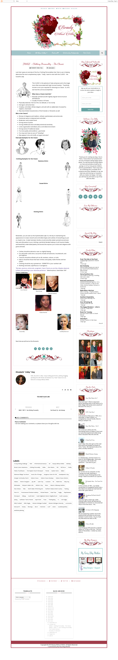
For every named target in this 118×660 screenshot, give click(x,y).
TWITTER (59, 8)
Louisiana (47, 481)
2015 (49, 614)
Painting (66, 489)
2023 (49, 601)
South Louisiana (63, 496)
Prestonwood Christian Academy (29, 492)
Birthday (68, 463)
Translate (26, 599)
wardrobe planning (19, 510)
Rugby (60, 492)
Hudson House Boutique (47, 478)
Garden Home (55, 471)
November (52, 622)
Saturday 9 (83, 318)
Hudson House (35, 478)
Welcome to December (90, 468)
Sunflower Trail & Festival (26, 499)
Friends (47, 471)
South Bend (31, 496)
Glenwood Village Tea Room (21, 474)
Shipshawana (67, 492)
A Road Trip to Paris (90, 440)
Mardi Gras (59, 481)
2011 (49, 621)
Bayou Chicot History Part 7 (91, 398)
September (52, 632)
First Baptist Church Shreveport (35, 471)
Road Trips (53, 492)
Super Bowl (38, 499)
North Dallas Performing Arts (35, 489)
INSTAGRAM (67, 8)
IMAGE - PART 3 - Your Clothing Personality (60, 627)
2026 (49, 596)
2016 (49, 613)
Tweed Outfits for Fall (86, 303)
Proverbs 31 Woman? (54, 631)
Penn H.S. (16, 492)
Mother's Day (39, 485)
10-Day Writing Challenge (20, 463)
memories (42, 507)
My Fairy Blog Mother (63, 646)
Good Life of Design (36, 474)
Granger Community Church (21, 478)
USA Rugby (64, 499)
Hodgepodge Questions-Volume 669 (89, 261)
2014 (49, 616)
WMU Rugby (27, 503)
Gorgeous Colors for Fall (50, 474)
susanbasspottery (62, 507)
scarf (49, 507)
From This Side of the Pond (88, 259)
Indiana (16, 481)
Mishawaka (17, 485)
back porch (17, 507)
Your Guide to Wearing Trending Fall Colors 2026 (89, 276)
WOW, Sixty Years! (90, 412)
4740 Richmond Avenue (40, 463)
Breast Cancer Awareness (21, 467)
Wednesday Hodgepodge (71, 53)
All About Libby (40, 53)
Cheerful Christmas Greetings (92, 454)
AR (49, 463)
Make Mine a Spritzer (87, 290)
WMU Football (18, 503)
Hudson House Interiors (62, 478)
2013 (49, 617)
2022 (49, 603)
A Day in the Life (90, 524)
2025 (49, 598)
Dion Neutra (51, 467)
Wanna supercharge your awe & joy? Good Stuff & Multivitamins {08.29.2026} (89, 268)
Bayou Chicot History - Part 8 (92, 426)
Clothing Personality (35, 467)
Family (69, 467)
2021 (49, 604)
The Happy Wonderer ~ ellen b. (90, 307)
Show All (101, 323)
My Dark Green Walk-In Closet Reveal (89, 314)
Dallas (44, 467)
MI (53, 481)
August (51, 634)
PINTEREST (52, 8)
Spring (15, 499)
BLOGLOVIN (74, 8)
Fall (57, 467)
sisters (54, 507)
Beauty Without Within (58, 463)
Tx (58, 499)
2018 (49, 609)
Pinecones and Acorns (87, 280)
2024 (49, 600)
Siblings (24, 496)
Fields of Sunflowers (19, 471)
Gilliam (62, 471)
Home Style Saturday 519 (87, 298)
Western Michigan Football (39, 503)
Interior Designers (24, 481)
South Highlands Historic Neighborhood (47, 496)
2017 (49, 611)
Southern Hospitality (87, 297)
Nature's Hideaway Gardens (57, 485)
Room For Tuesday (86, 312)
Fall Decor (63, 467)
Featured (55, 53)
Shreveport (17, 496)
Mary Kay (66, 481)
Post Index (86, 53)
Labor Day (40, 481)
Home (29, 53)
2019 (49, 608)
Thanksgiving (52, 499)
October (51, 624)
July (50, 635)
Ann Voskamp (84, 266)
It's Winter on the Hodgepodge (92, 510)
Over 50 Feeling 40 (86, 302)
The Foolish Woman (54, 629)
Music (46, 485)
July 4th (33, 481)
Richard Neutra (44, 492)
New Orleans (17, 489)
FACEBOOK (44, 8)
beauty (24, 507)
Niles (24, 489)
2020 (49, 606)
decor (36, 507)
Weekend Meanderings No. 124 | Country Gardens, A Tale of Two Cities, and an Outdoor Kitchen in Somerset (90, 284)
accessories (69, 503)
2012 (49, 619)
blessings (30, 507)
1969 (30, 463)
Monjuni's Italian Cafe (27, 485)
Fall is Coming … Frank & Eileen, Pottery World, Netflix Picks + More (90, 292)
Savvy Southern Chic (86, 274)
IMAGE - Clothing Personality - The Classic (60, 626)
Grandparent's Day (64, 474)
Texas (44, 499)
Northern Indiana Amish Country (53, 489)
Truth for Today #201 (86, 308)
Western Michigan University (56, 503)
